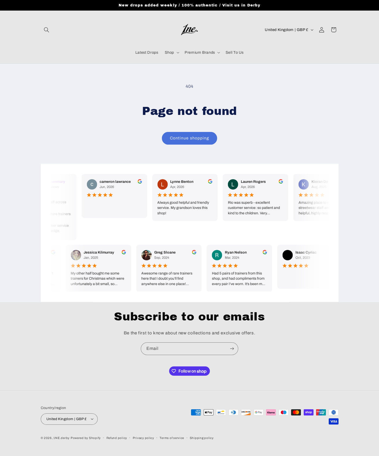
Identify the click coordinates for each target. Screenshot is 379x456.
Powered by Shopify (86, 437)
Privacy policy (143, 437)
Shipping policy (202, 437)
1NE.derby (61, 437)
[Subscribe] (232, 348)
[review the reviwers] (138, 182)
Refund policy (116, 437)
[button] (47, 30)
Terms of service (172, 437)
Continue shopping (189, 138)
